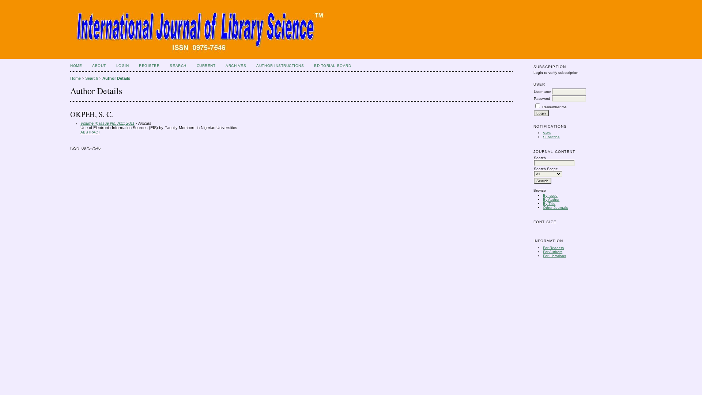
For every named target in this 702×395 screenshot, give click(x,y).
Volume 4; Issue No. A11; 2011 (107, 123)
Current (206, 66)
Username (542, 92)
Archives (236, 66)
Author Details (116, 78)
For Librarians (554, 256)
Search (178, 66)
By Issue (550, 195)
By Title (549, 204)
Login (122, 66)
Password (542, 99)
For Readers (553, 248)
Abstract (90, 132)
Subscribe (551, 137)
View (547, 133)
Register (149, 66)
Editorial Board (332, 66)
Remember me (554, 107)
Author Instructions (280, 66)
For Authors (552, 252)
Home (76, 66)
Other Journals (555, 208)
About (99, 66)
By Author (551, 200)
